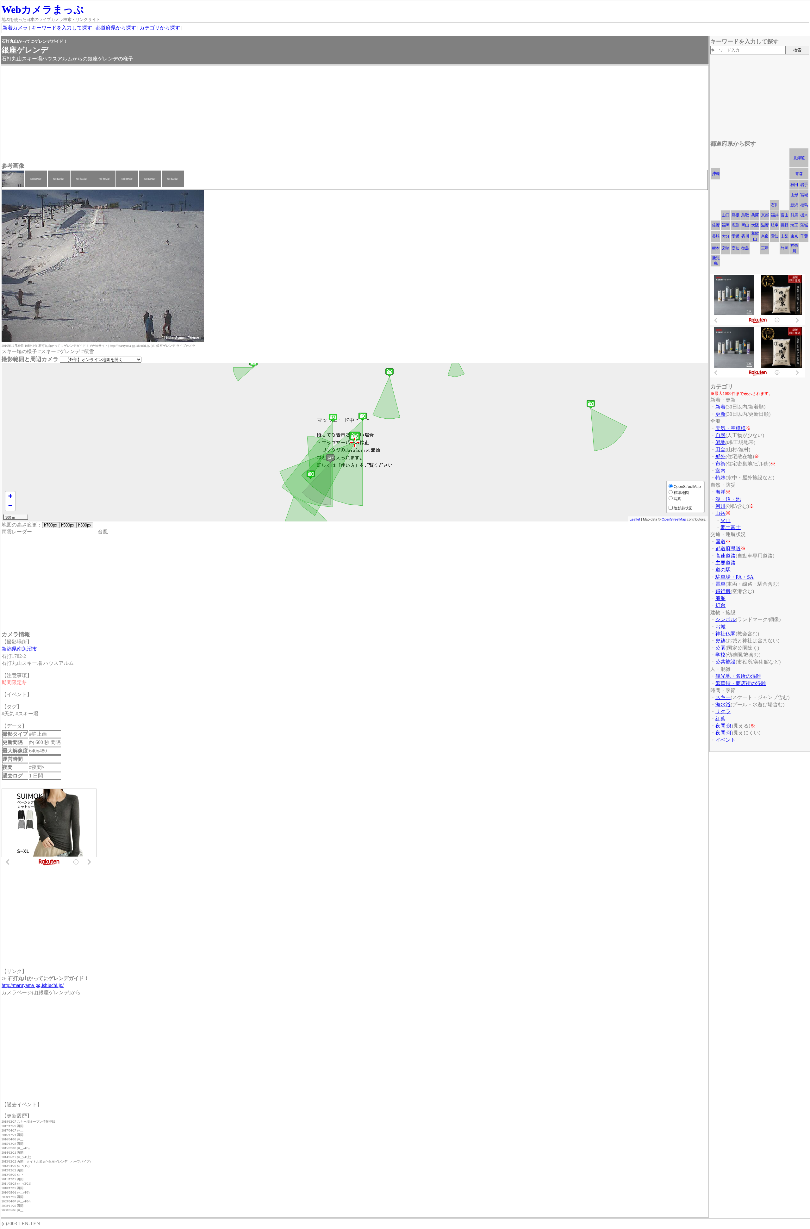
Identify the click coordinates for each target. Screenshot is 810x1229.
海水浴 (723, 704)
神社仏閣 (725, 633)
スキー (723, 697)
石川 (774, 205)
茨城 (804, 225)
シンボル (725, 619)
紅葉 (720, 718)
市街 (720, 463)
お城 (720, 626)
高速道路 (725, 555)
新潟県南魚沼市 (19, 649)
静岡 (784, 248)
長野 (784, 225)
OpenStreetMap (674, 518)
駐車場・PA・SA (734, 577)
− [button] (10, 506)
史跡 (720, 640)
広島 (735, 225)
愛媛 (735, 236)
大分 (725, 236)
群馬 (794, 215)
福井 (774, 215)
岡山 (745, 225)
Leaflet (635, 518)
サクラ (723, 711)
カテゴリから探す (160, 27)
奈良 (765, 236)
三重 (765, 248)
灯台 (720, 605)
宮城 (804, 194)
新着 (720, 406)
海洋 (720, 492)
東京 (794, 236)
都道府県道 (728, 548)
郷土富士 (730, 527)
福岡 (725, 225)
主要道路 (725, 562)
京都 (765, 215)
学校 (720, 655)
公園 (720, 648)
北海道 (799, 157)
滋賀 (765, 225)
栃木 (804, 215)
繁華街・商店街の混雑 (740, 683)
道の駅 (723, 569)
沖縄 (716, 173)
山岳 (720, 513)
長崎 (716, 236)
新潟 (794, 205)
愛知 (774, 236)
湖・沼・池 (728, 499)
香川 (745, 236)
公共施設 (725, 661)
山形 (794, 194)
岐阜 (774, 225)
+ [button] (10, 496)
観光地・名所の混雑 (738, 676)
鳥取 (745, 215)
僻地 (720, 442)
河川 (720, 506)
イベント (725, 740)
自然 (720, 435)
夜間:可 (723, 732)
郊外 (720, 456)
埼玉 (794, 225)
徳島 (745, 248)
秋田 (794, 184)
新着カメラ (15, 27)
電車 (720, 584)
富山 (784, 215)
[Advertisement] (191, 114)
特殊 (720, 477)
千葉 (804, 236)
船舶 (720, 598)
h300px (85, 525)
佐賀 (716, 225)
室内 (720, 470)
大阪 (755, 225)
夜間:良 (723, 725)
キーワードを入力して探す (61, 27)
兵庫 (755, 215)
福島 (804, 205)
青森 (799, 173)
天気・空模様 (730, 428)
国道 (720, 541)
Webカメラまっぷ (43, 9)
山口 (725, 215)
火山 (725, 520)
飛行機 (723, 591)
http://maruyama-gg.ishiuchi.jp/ (33, 985)
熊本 (716, 248)
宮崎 (725, 248)
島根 (735, 215)
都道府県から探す (116, 27)
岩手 (804, 184)
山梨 (784, 236)
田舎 (720, 449)
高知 (735, 248)
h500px (68, 525)
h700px (51, 525)
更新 (720, 414)
